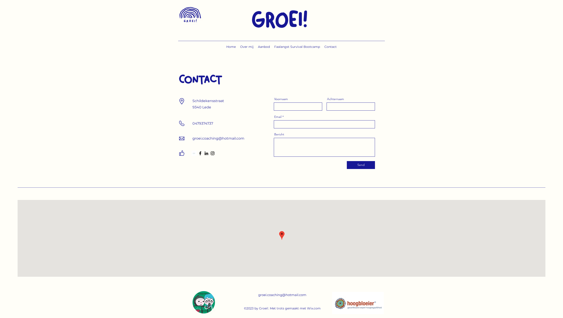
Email (278, 116)
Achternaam (335, 99)
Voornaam (281, 99)
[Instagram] (212, 153)
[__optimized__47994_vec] (194, 153)
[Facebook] (200, 153)
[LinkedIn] (206, 153)
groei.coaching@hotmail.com (282, 295)
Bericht (279, 134)
